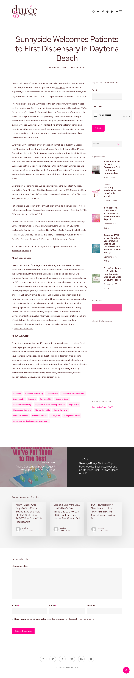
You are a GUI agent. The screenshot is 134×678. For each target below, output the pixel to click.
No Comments (78, 67)
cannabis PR (52, 393)
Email (94, 90)
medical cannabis (20, 415)
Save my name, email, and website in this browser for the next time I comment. (54, 619)
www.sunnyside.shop (21, 250)
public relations (39, 415)
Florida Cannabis (42, 410)
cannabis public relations (73, 393)
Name (15, 605)
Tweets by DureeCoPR (102, 407)
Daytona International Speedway (50, 404)
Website (91, 605)
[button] (120, 11)
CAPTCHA (97, 106)
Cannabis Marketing (34, 393)
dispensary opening (22, 410)
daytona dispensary (22, 404)
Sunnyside (60, 87)
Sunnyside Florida (72, 415)
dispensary (73, 404)
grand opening (60, 410)
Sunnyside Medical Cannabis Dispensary (31, 421)
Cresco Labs (17, 83)
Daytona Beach (62, 399)
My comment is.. (20, 566)
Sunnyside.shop (60, 205)
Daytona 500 (46, 399)
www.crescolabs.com (23, 328)
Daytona (32, 399)
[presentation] (112, 115)
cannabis (17, 393)
